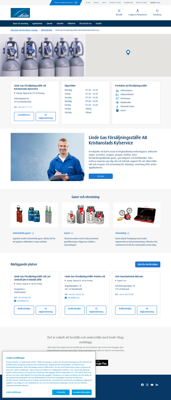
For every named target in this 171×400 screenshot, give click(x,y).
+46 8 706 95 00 (126, 294)
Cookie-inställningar (13, 392)
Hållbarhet (71, 24)
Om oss (88, 2)
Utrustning (120, 233)
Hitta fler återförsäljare (148, 264)
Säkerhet (60, 24)
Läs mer (100, 176)
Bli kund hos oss (85, 24)
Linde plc (96, 2)
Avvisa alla (61, 392)
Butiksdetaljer (24, 309)
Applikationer (37, 24)
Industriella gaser (22, 233)
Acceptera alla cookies (81, 392)
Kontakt (99, 24)
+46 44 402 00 (24, 298)
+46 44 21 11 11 (25, 107)
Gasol (67, 233)
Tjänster (49, 24)
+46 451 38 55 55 (76, 294)
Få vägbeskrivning (46, 116)
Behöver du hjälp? (141, 2)
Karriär (104, 2)
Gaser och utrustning (20, 24)
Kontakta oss (24, 115)
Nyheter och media (115, 2)
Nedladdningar (128, 2)
